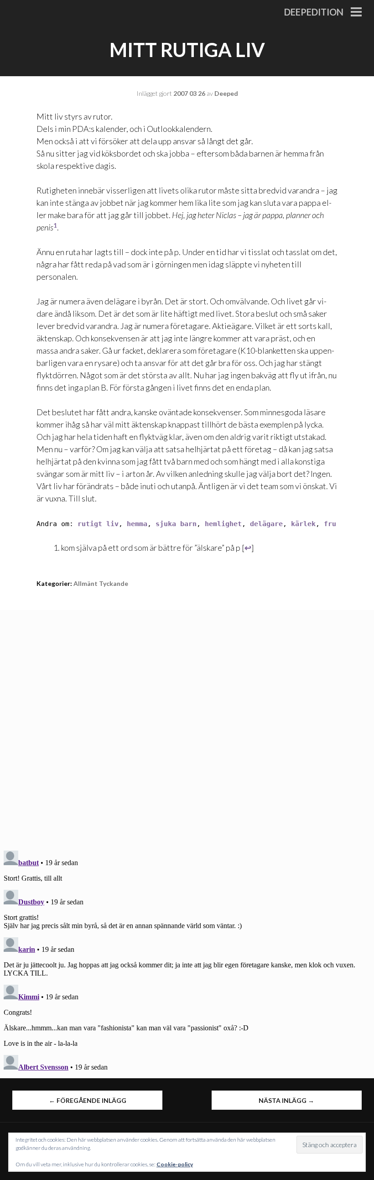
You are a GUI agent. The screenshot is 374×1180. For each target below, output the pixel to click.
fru (330, 524)
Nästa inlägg (286, 1100)
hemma (137, 524)
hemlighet (223, 524)
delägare (266, 524)
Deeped (226, 93)
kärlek (303, 524)
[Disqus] (187, 724)
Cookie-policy (174, 1164)
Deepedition (313, 11)
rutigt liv (98, 524)
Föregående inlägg (87, 1100)
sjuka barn (176, 524)
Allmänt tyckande (100, 583)
